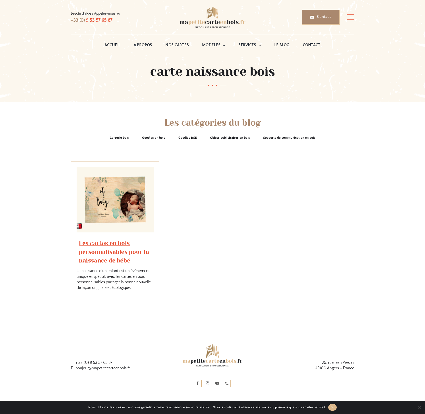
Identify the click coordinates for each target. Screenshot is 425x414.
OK (332, 407)
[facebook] (198, 383)
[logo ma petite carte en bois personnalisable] (212, 8)
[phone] (227, 383)
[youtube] (217, 383)
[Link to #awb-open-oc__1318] (350, 17)
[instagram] (207, 383)
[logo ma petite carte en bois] (212, 346)
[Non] (419, 407)
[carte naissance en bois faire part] (115, 169)
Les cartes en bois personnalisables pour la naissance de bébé (114, 252)
